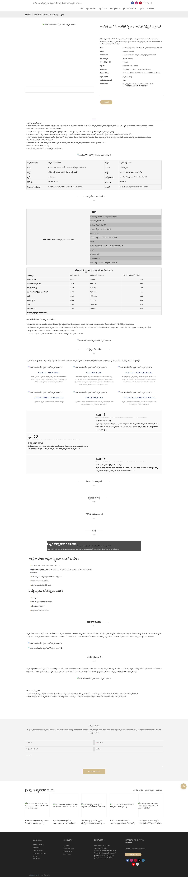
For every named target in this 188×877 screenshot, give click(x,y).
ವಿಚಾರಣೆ (106, 102)
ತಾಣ (42, 875)
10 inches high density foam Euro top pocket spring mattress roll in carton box (36, 821)
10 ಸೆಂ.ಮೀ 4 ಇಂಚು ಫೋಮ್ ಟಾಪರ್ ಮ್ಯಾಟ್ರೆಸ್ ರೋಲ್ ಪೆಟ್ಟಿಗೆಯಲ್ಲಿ (122, 821)
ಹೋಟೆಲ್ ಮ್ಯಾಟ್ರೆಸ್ (138, 790)
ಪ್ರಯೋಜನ (159, 790)
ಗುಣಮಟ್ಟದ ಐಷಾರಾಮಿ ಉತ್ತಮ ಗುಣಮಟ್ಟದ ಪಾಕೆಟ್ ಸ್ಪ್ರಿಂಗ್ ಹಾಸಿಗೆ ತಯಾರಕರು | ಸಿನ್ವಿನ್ (149, 821)
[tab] (94, 118)
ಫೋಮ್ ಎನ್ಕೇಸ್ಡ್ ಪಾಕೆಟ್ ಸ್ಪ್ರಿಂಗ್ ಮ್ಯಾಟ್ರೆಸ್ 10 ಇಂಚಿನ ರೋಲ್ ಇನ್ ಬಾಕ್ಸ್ (92, 821)
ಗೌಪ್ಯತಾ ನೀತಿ (47, 875)
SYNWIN (28, 14)
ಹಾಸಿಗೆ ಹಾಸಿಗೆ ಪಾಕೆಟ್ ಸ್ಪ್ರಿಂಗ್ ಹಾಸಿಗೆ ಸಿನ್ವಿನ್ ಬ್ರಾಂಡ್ (49, 14)
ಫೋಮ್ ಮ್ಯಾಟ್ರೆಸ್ (149, 790)
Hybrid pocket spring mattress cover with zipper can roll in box (64, 821)
